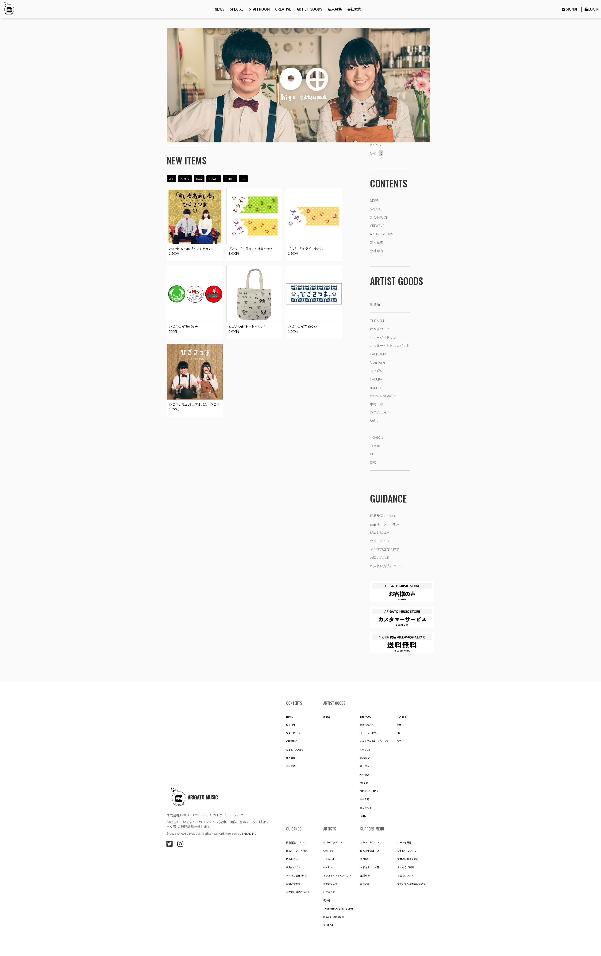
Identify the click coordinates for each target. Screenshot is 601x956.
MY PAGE (376, 144)
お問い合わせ (380, 557)
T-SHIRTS (377, 437)
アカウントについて (370, 842)
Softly (374, 420)
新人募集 (335, 9)
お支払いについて (406, 850)
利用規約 (365, 859)
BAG (199, 179)
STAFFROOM (259, 9)
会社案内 (354, 9)
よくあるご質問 (405, 867)
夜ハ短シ (376, 370)
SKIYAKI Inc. (249, 833)
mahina (375, 387)
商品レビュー (380, 532)
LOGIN (593, 9)
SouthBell (328, 925)
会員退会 (365, 883)
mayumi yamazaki (333, 916)
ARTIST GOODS (309, 9)
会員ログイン (380, 540)
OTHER (230, 179)
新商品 (375, 304)
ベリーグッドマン (383, 337)
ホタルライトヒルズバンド (390, 345)
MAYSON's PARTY (382, 395)
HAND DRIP (378, 354)
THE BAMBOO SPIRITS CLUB (338, 908)
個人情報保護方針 (369, 850)
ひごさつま (378, 412)
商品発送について (383, 515)
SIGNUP (572, 9)
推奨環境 (365, 875)
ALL (171, 179)
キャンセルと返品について (411, 883)
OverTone (377, 362)
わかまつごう (380, 329)
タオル (185, 179)
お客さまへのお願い (370, 867)
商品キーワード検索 (385, 524)
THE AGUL (377, 320)
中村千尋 (376, 404)
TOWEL (213, 179)
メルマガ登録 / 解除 (384, 549)
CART (376, 153)
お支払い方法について (386, 566)
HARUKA (376, 379)
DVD (373, 462)
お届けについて (405, 875)
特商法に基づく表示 (407, 859)
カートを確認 (404, 842)
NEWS (219, 9)
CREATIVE (283, 9)
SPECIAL (236, 9)
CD (243, 179)
